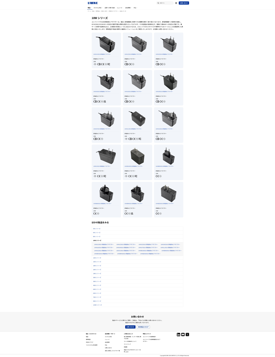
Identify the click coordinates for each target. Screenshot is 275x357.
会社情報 (127, 8)
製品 (89, 8)
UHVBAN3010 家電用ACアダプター (172, 250)
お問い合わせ (184, 3)
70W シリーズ (97, 297)
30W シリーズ (97, 277)
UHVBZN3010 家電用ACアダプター (150, 254)
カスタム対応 (97, 8)
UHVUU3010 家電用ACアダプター (104, 244)
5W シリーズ (96, 229)
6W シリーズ (96, 232)
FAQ (135, 8)
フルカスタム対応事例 (91, 345)
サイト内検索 (157, 3)
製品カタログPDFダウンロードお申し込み (132, 351)
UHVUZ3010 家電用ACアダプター (126, 244)
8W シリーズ (96, 236)
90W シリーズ (97, 301)
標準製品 (88, 339)
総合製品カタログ (143, 327)
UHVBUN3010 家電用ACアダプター (148, 250)
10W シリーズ (97, 240)
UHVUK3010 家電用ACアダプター (170, 244)
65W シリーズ (97, 293)
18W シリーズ (97, 266)
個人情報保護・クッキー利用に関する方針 (132, 337)
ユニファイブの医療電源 (149, 336)
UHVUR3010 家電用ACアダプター (126, 247)
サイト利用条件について (130, 341)
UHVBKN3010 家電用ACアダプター (127, 254)
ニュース (119, 8)
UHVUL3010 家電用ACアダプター (170, 247)
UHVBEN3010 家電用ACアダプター (104, 254)
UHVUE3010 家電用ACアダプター (148, 244)
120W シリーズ (97, 305)
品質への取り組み (110, 8)
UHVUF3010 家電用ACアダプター (148, 247)
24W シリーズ (97, 273)
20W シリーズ (97, 269)
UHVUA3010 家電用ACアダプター (103, 247)
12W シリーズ (97, 258)
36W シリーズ (97, 281)
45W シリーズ (97, 285)
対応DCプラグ (89, 342)
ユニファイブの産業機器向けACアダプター (151, 340)
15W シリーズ (97, 262)
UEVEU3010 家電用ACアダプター (126, 250)
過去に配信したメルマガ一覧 (112, 350)
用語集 (125, 347)
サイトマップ (127, 344)
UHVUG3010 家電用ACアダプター (104, 250)
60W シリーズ (97, 289)
